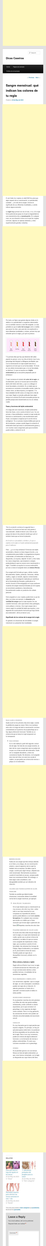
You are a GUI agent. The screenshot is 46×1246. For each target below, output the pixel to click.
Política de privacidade (13, 71)
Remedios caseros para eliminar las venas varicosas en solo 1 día (12, 1195)
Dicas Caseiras (15, 58)
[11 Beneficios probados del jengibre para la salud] (29, 1165)
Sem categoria (24, 1208)
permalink (17, 1210)
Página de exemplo (18, 67)
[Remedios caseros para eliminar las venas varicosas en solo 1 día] (13, 1187)
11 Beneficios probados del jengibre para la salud (27, 1173)
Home (8, 67)
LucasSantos (35, 1208)
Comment (13, 1233)
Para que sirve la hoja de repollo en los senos (12, 1172)
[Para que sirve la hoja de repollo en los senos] (13, 1165)
